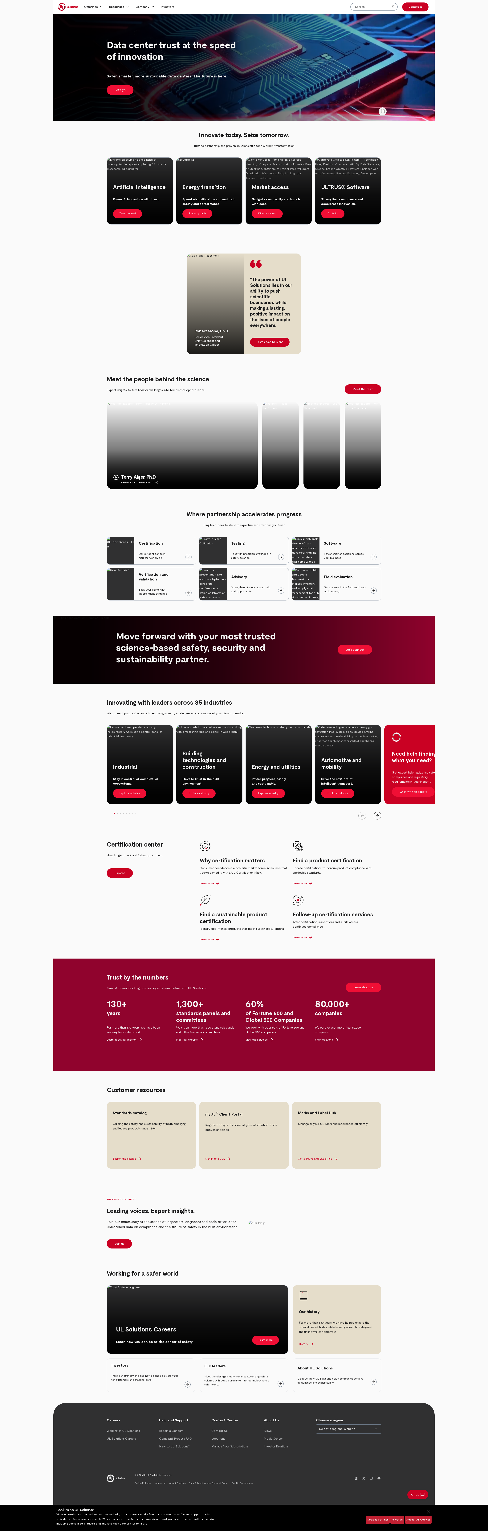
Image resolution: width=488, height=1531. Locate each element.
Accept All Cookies (418, 1519)
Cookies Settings (377, 1519)
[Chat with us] (417, 1494)
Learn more (139, 1523)
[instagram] (371, 1478)
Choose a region (329, 1420)
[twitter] (363, 1478)
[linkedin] (356, 1478)
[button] (93, 7)
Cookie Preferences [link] (242, 1483)
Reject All (397, 1519)
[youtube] (379, 1478)
